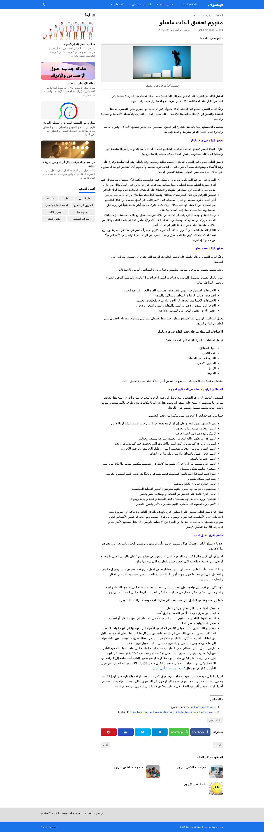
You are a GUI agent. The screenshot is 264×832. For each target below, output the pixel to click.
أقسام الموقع (166, 4)
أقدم (105, 745)
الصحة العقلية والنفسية (56, 205)
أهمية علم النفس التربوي (192, 767)
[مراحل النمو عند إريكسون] (68, 39)
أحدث (218, 745)
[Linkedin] (126, 732)
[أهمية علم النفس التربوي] (216, 771)
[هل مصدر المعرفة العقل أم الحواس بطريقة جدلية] (68, 157)
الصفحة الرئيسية (188, 4)
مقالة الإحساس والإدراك (80, 83)
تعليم (66, 198)
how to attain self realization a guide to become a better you (172, 712)
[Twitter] (143, 732)
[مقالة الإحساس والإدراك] (68, 78)
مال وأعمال (54, 218)
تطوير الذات (55, 211)
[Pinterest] (109, 732)
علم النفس (214, 720)
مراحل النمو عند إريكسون (79, 44)
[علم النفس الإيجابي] (216, 788)
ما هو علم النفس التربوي (128, 767)
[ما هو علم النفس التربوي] (153, 771)
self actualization (202, 707)
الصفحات (118, 4)
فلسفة (50, 198)
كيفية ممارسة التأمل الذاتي (168, 668)
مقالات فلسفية (81, 218)
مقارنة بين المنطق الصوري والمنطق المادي (69, 122)
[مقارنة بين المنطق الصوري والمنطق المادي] (68, 118)
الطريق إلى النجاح (83, 205)
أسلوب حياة (82, 211)
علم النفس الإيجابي (195, 784)
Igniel (54, 827)
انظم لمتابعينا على (141, 4)
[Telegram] (160, 732)
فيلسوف (215, 4)
